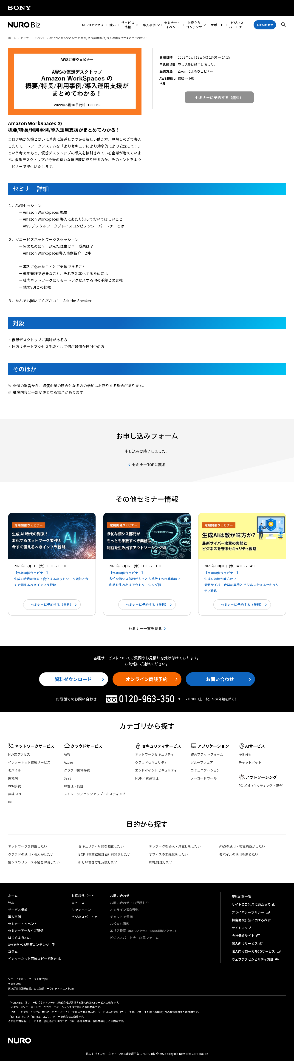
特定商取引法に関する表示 (251, 920)
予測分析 (245, 754)
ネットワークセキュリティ (154, 754)
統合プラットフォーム (207, 754)
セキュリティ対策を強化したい (101, 846)
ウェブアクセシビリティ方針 (253, 959)
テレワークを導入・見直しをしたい (175, 846)
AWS (67, 754)
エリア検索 (144, 930)
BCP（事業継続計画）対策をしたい (104, 854)
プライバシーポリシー (248, 912)
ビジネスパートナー (237, 24)
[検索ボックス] (283, 24)
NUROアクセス (93, 24)
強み (112, 24)
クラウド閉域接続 (77, 770)
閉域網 (13, 778)
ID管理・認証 (73, 786)
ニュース (77, 902)
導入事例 (149, 24)
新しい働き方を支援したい (97, 862)
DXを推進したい (160, 862)
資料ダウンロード (73, 679)
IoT (10, 802)
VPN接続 (14, 786)
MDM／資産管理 (147, 778)
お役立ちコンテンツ (194, 24)
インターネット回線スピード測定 (32, 958)
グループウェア (202, 762)
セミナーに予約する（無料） (52, 604)
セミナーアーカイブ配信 (25, 930)
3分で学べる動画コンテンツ (28, 944)
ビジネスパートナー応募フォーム (134, 937)
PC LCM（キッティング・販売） (262, 785)
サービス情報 (127, 24)
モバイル (14, 770)
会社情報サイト (243, 935)
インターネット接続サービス (29, 762)
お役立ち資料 (120, 923)
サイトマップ (241, 927)
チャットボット (250, 762)
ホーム (12, 38)
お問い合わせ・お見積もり (129, 902)
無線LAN (14, 793)
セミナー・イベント (172, 24)
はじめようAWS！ (21, 937)
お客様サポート (82, 895)
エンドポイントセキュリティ (156, 770)
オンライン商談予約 (146, 679)
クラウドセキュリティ (151, 762)
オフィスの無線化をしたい (168, 854)
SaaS (67, 778)
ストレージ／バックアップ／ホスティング (94, 793)
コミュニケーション (205, 770)
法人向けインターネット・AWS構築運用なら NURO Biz (121, 1053)
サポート (217, 24)
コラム (13, 951)
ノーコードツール (204, 778)
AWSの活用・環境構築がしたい (242, 846)
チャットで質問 (121, 916)
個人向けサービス (245, 943)
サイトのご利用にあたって (251, 904)
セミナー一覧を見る (145, 628)
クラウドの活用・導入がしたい (31, 854)
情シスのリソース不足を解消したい (34, 862)
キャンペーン (81, 909)
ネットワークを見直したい (27, 846)
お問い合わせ (220, 679)
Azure (68, 762)
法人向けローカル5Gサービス (253, 951)
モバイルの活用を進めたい (238, 854)
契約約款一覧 (241, 896)
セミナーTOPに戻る (149, 464)
